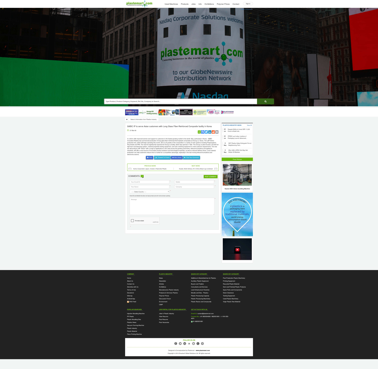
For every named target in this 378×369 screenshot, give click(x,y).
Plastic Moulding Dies (134, 319)
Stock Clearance (228, 293)
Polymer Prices (223, 4)
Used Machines (171, 4)
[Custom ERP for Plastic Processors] (152, 112)
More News (177, 157)
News (161, 278)
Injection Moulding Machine (136, 313)
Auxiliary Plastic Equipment (200, 281)
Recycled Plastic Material (231, 284)
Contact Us (130, 284)
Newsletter (162, 281)
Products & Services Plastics (168, 293)
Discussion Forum (165, 299)
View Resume (163, 316)
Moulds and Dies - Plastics (199, 293)
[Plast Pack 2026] (213, 112)
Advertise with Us (132, 287)
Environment (163, 302)
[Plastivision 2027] (227, 112)
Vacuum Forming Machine (135, 325)
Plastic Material (132, 331)
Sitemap (129, 296)
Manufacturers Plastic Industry (169, 290)
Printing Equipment (229, 281)
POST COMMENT (210, 177)
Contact (236, 4)
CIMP (161, 304)
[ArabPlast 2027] (172, 112)
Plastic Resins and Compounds (201, 302)
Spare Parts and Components (232, 290)
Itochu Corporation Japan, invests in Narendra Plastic (149, 169)
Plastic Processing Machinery (200, 299)
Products (185, 4)
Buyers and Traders (197, 284)
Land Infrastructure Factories (200, 290)
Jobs (193, 4)
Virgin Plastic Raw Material (231, 302)
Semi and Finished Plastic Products (234, 287)
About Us (130, 281)
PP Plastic (130, 316)
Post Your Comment (192, 157)
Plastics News (131, 322)
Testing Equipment (229, 296)
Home (129, 278)
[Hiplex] (186, 112)
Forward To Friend (163, 157)
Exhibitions (209, 4)
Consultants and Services (199, 287)
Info (200, 4)
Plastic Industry (132, 328)
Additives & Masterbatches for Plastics (203, 278)
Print (150, 157)
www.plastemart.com (203, 350)
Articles (161, 284)
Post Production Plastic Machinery (234, 278)
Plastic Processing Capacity (200, 296)
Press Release (237, 159)
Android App (131, 299)
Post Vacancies (164, 322)
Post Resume (163, 319)
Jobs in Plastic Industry (166, 313)
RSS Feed (132, 302)
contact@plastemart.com (205, 313)
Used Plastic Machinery (230, 299)
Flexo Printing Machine (134, 334)
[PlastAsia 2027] (131, 112)
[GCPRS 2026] (199, 112)
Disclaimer (130, 293)
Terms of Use (131, 290)
